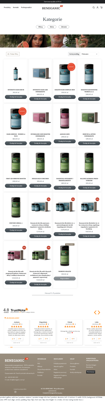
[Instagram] (15, 392)
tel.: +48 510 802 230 (11, 377)
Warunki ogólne (58, 366)
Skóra (52, 27)
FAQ (38, 363)
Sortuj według (74, 54)
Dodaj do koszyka (16, 97)
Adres (55, 369)
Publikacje (40, 372)
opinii (26, 312)
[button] (94, 7)
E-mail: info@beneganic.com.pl (14, 380)
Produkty (7, 7)
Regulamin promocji (60, 372)
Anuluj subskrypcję (75, 372)
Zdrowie (64, 27)
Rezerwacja (90, 372)
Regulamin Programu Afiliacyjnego (60, 376)
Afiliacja (39, 366)
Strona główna (74, 363)
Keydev (60, 393)
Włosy (40, 27)
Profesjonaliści (26, 7)
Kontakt (16, 7)
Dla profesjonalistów (44, 369)
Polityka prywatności (60, 363)
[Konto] (97, 7)
